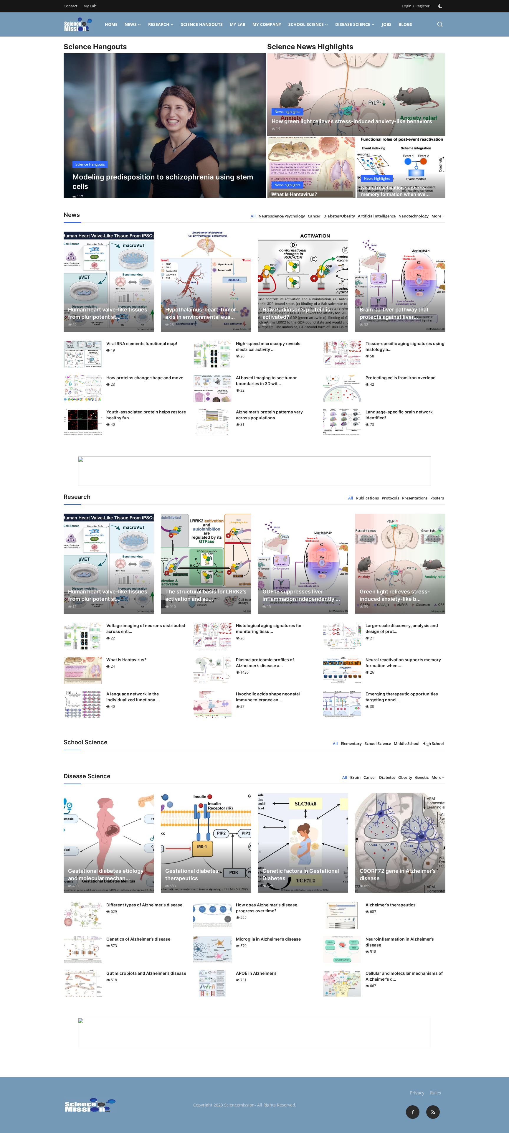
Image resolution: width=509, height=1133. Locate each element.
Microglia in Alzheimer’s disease (268, 938)
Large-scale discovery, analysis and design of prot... (402, 628)
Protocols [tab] (390, 498)
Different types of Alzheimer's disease (144, 904)
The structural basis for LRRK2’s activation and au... (206, 595)
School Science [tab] (378, 743)
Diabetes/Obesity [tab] (339, 216)
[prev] (73, 131)
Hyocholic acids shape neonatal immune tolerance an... (268, 696)
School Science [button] (306, 24)
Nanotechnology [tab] (414, 216)
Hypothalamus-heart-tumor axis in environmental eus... (200, 313)
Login (407, 6)
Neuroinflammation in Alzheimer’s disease (400, 941)
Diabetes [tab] (387, 777)
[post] (165, 130)
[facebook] (412, 1112)
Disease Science (352, 24)
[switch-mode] (440, 6)
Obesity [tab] (405, 777)
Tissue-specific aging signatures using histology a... (405, 346)
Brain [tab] (355, 777)
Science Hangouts (202, 24)
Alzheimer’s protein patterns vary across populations (269, 414)
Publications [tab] (367, 498)
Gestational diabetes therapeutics (192, 874)
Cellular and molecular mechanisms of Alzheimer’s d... (404, 976)
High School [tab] (433, 743)
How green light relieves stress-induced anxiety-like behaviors (352, 121)
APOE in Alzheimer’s (256, 973)
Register (422, 6)
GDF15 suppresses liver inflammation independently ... (301, 595)
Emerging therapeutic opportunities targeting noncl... (402, 696)
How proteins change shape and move (144, 377)
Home (111, 24)
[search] (439, 24)
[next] (256, 131)
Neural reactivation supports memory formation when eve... (395, 191)
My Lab (89, 6)
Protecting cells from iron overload (401, 377)
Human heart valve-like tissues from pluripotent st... (107, 313)
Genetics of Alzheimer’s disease (138, 938)
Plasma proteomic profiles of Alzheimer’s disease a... (265, 662)
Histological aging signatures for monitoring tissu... (269, 628)
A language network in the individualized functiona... (132, 696)
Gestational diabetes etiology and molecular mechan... (105, 874)
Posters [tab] (437, 498)
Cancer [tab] (314, 216)
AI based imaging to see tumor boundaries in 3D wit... (266, 380)
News (131, 24)
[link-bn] (254, 471)
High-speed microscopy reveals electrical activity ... (268, 346)
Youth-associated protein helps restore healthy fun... (146, 414)
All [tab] (253, 216)
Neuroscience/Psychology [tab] (282, 216)
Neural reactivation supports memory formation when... (403, 662)
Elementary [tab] (351, 743)
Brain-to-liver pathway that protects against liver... (394, 313)
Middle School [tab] (406, 743)
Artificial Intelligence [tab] (377, 216)
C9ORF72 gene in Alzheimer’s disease (398, 874)
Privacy (417, 1093)
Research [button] (158, 24)
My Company (266, 24)
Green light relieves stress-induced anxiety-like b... (395, 595)
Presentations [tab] (414, 498)
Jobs (386, 24)
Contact (70, 6)
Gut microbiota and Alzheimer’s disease (146, 973)
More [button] (436, 216)
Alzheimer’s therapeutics (391, 904)
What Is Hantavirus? (294, 194)
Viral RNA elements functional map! (141, 343)
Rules (435, 1093)
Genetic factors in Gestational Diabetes (300, 874)
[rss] (433, 1112)
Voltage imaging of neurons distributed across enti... (145, 628)
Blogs (405, 24)
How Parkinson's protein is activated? (296, 313)
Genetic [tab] (422, 777)
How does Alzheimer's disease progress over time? (266, 907)
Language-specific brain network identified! (399, 414)
